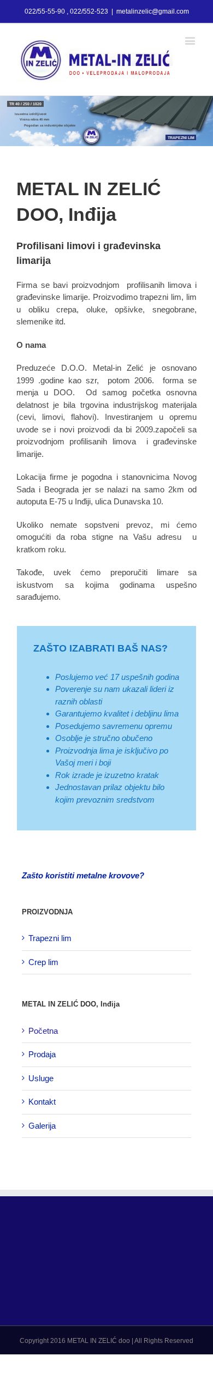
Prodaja (42, 1054)
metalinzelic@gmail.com (152, 11)
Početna (43, 1030)
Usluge (41, 1078)
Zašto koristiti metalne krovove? (83, 875)
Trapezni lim (50, 938)
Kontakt (42, 1101)
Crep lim (43, 962)
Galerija (42, 1125)
